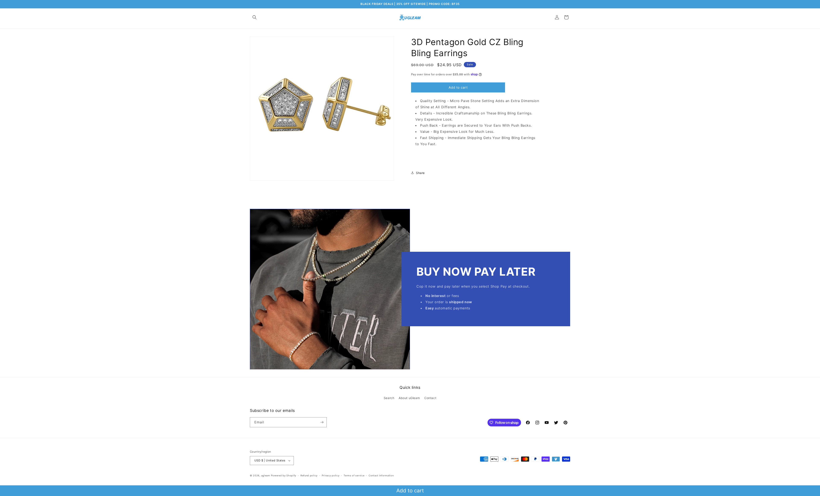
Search (389, 398)
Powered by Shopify (283, 475)
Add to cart (410, 490)
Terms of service (354, 475)
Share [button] (420, 172)
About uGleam (409, 398)
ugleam (265, 475)
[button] (254, 17)
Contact (430, 398)
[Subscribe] (322, 422)
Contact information (381, 475)
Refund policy (309, 475)
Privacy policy (331, 475)
